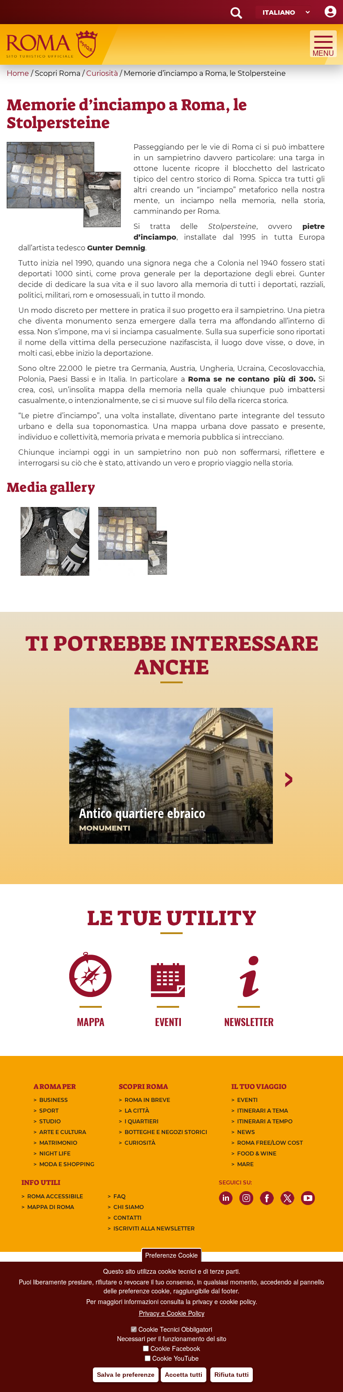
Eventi (247, 1100)
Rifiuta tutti (231, 1374)
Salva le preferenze (126, 1374)
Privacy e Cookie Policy (172, 1313)
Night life (55, 1153)
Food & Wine (256, 1153)
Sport (49, 1110)
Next (288, 810)
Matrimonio (58, 1142)
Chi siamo (128, 1207)
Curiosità (102, 73)
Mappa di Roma (50, 1207)
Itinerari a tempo (265, 1121)
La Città (137, 1110)
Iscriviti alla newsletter (154, 1228)
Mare (245, 1164)
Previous (56, 810)
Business (53, 1100)
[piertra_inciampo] (55, 541)
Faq (119, 1196)
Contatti (127, 1217)
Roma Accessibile (55, 1196)
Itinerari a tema (262, 1110)
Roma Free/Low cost (270, 1142)
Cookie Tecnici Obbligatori (175, 1329)
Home (18, 73)
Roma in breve (147, 1100)
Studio (50, 1121)
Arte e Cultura (62, 1132)
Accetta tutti (183, 1374)
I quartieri (142, 1121)
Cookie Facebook (175, 1348)
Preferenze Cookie (171, 1255)
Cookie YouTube (175, 1358)
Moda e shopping (66, 1164)
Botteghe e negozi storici (166, 1132)
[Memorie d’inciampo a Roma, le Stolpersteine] (132, 541)
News (246, 1132)
